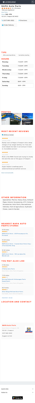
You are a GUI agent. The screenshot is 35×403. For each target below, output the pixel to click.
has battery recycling (24, 55)
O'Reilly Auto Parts (8, 269)
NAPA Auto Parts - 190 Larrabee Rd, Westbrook (14, 255)
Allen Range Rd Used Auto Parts (12, 291)
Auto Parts (4, 12)
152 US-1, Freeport (8, 330)
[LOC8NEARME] (9, 2)
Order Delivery (9, 25)
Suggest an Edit (7, 336)
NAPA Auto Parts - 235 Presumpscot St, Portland (15, 234)
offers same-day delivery (9, 55)
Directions (23, 20)
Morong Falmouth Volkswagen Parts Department (14, 280)
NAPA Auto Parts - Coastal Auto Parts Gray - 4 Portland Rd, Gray (17, 244)
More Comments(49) (7, 173)
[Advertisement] (17, 39)
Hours (3, 14)
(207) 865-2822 (8, 20)
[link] (11, 119)
